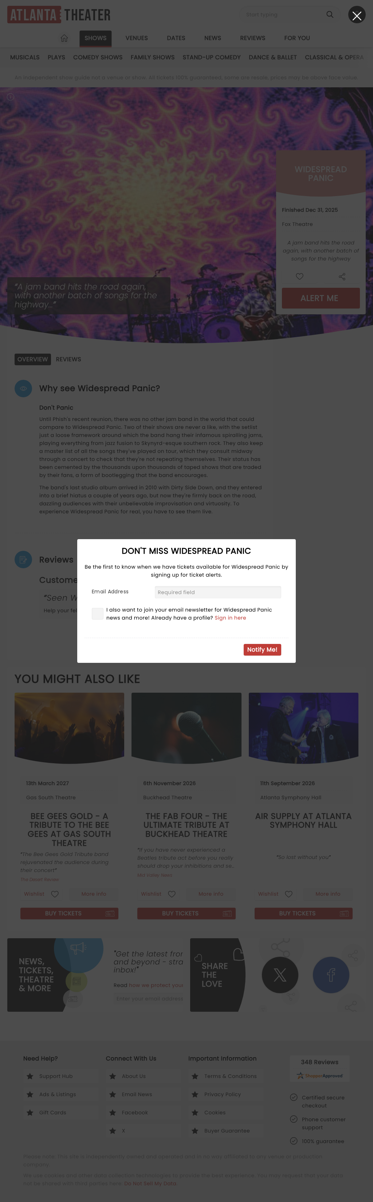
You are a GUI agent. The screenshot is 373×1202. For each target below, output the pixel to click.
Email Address (110, 591)
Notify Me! (262, 649)
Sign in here (231, 617)
